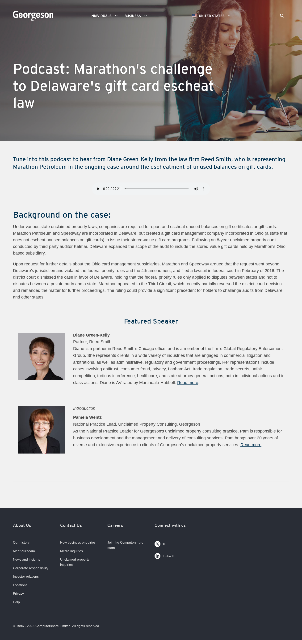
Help (16, 602)
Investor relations (26, 576)
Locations (20, 585)
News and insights (26, 559)
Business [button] (133, 16)
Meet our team (24, 551)
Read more (187, 382)
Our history (21, 542)
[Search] (282, 16)
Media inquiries (71, 551)
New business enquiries (78, 542)
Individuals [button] (101, 16)
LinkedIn (169, 556)
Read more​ (250, 444)
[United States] (34, 18)
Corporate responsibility (30, 568)
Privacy (18, 593)
